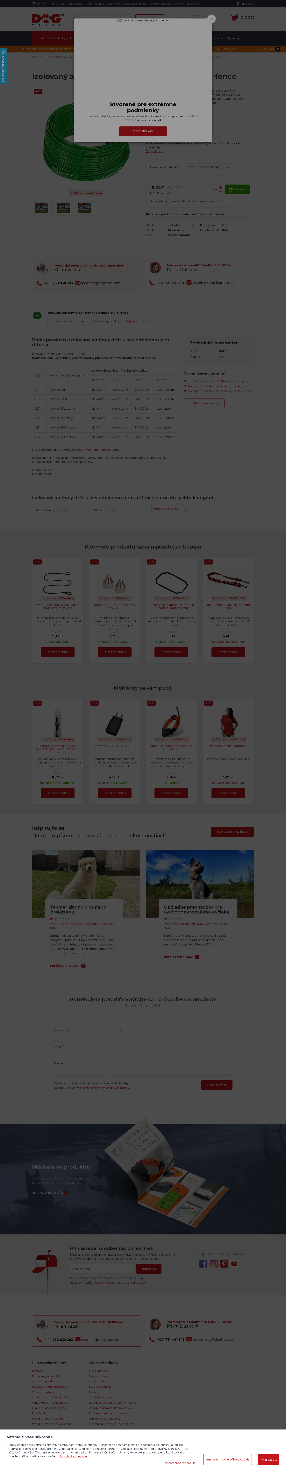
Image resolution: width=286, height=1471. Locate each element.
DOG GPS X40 (143, 131)
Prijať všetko (268, 1459)
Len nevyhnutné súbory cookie (227, 1459)
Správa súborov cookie (180, 1463)
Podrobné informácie (73, 1456)
